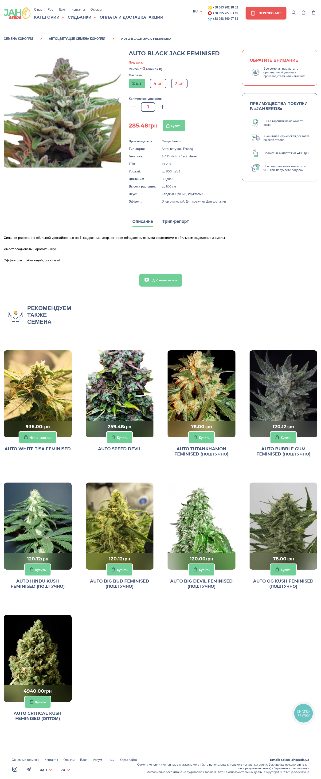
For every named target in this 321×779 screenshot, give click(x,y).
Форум (97, 760)
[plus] (162, 107)
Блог (62, 9)
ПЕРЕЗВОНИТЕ (270, 13)
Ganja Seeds (171, 141)
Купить (176, 126)
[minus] (134, 107)
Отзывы (96, 9)
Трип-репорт (175, 221)
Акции (156, 17)
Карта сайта (128, 760)
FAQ (111, 760)
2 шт (137, 83)
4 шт (158, 83)
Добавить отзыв (164, 280)
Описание (142, 221)
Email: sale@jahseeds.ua (289, 760)
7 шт (179, 83)
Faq (51, 9)
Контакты (78, 9)
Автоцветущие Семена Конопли (77, 38)
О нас (38, 9)
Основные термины (25, 760)
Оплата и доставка (123, 17)
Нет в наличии (40, 437)
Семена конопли (18, 38)
